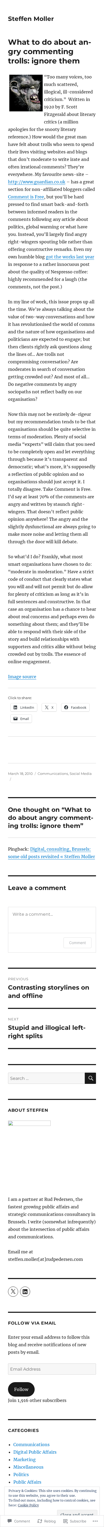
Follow (21, 1389)
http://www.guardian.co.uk (36, 181)
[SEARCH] (90, 1078)
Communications (53, 773)
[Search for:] (46, 1078)
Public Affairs (27, 1482)
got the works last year (70, 256)
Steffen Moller (31, 18)
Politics (21, 1474)
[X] (13, 1292)
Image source (22, 676)
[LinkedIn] (25, 1292)
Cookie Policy (28, 1505)
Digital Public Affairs (35, 1452)
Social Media (81, 773)
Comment (77, 942)
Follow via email (32, 1323)
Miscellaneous (28, 1467)
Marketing (24, 1459)
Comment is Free (26, 196)
